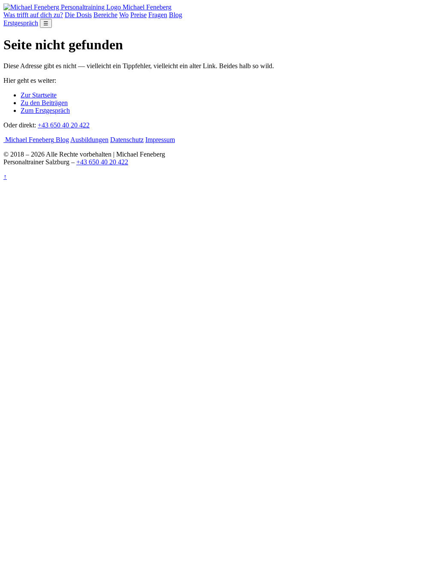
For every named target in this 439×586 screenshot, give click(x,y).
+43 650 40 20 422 (64, 125)
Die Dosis (78, 14)
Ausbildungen (89, 139)
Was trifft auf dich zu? (33, 14)
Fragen (157, 14)
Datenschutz (127, 139)
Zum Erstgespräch (45, 110)
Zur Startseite (39, 95)
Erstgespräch (20, 23)
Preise (138, 14)
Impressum (160, 139)
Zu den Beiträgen (44, 102)
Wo (124, 14)
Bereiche (105, 14)
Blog (175, 14)
